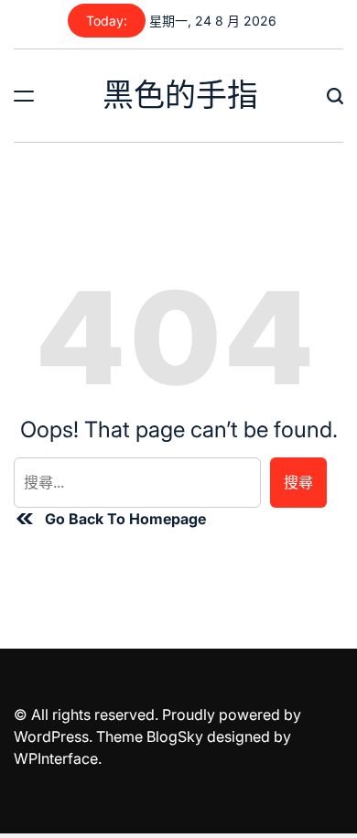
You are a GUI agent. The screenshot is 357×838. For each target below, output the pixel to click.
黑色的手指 (180, 95)
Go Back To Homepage (125, 519)
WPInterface (56, 758)
